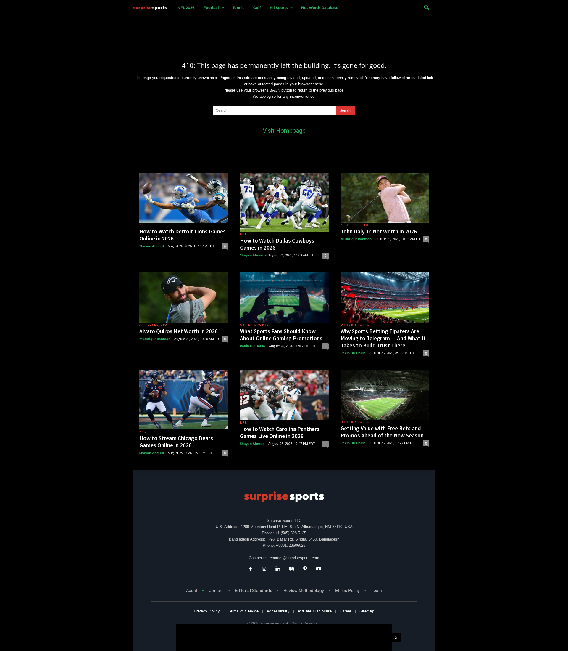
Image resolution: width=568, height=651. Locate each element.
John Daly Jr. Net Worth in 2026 (379, 231)
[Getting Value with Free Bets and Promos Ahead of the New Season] (385, 395)
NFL (142, 225)
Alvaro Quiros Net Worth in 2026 (178, 331)
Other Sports (254, 325)
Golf (257, 7)
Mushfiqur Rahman (356, 239)
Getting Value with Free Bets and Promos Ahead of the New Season (382, 432)
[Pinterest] (305, 569)
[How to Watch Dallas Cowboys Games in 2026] (284, 202)
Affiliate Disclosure (315, 611)
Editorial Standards (253, 590)
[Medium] (291, 569)
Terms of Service (243, 611)
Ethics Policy (347, 590)
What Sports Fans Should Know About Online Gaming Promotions (281, 335)
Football (211, 7)
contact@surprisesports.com (294, 558)
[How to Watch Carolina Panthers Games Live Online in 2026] (284, 395)
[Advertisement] (284, 33)
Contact (216, 590)
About (192, 590)
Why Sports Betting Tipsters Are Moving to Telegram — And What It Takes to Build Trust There (383, 338)
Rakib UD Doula (252, 346)
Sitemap (366, 611)
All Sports (279, 7)
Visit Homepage (284, 130)
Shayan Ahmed (151, 246)
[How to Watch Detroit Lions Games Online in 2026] (183, 198)
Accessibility (278, 611)
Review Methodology (303, 590)
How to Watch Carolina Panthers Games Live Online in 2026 (280, 432)
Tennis (238, 7)
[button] (426, 7)
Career (345, 611)
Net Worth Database (319, 7)
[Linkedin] (278, 569)
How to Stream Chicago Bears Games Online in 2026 (176, 441)
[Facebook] (250, 569)
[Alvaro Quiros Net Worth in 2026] (183, 297)
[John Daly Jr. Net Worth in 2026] (385, 198)
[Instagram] (264, 569)
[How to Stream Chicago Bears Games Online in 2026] (183, 399)
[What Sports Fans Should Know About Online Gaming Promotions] (284, 297)
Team (376, 590)
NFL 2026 (186, 7)
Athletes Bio (355, 225)
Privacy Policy (207, 611)
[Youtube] (318, 569)
